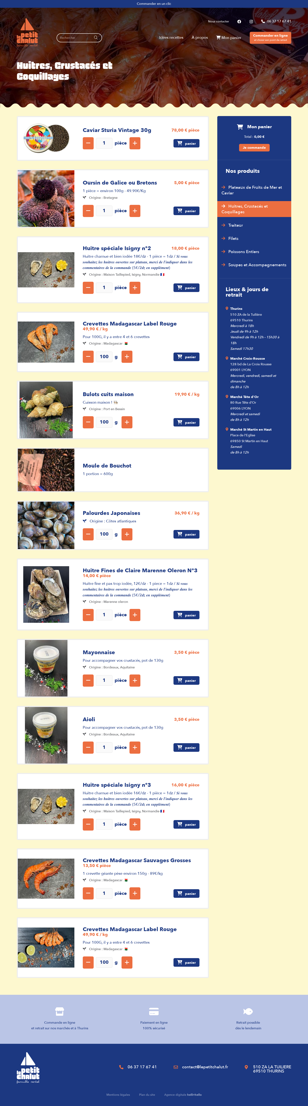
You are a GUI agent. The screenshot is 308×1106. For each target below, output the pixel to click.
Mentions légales (118, 1095)
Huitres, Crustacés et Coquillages (244, 209)
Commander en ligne (270, 37)
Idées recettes (171, 38)
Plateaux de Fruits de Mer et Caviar (251, 190)
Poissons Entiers (243, 252)
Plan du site (147, 1095)
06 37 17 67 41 (279, 21)
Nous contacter (218, 21)
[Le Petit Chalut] (27, 32)
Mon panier (230, 38)
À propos (200, 38)
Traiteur (235, 225)
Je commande (254, 147)
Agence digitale (183, 1095)
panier (190, 143)
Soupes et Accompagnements (257, 265)
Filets (233, 238)
